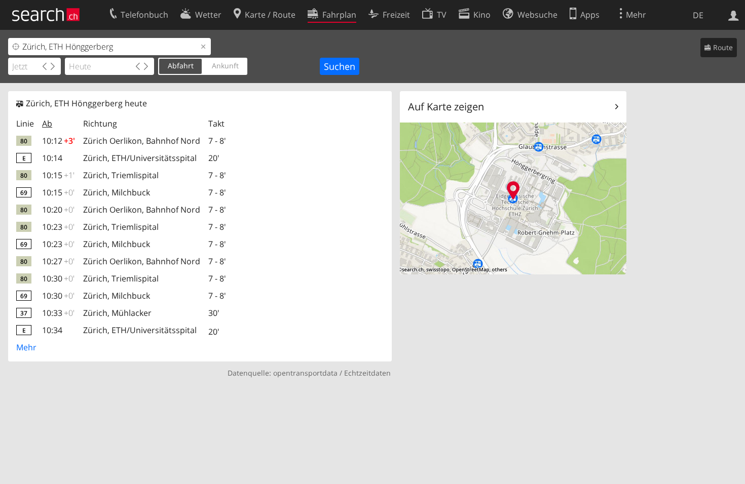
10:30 (58, 278)
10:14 (52, 158)
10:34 (52, 330)
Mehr (26, 347)
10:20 (58, 209)
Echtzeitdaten (367, 373)
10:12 (58, 140)
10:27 (58, 261)
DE (698, 15)
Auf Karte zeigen (446, 106)
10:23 (58, 226)
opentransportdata (305, 373)
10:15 (58, 175)
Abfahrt (181, 65)
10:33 (58, 312)
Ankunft (225, 65)
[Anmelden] (733, 14)
